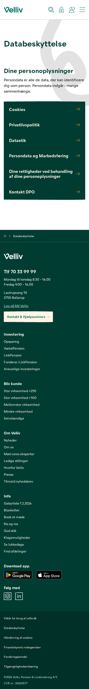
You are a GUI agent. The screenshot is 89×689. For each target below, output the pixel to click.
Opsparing (11, 341)
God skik (10, 531)
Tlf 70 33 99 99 (20, 271)
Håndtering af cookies (18, 637)
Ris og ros (11, 524)
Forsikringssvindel (15, 656)
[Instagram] (7, 596)
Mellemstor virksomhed (21, 404)
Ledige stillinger (16, 461)
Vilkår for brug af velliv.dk (20, 618)
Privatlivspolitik (24, 124)
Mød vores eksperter (19, 454)
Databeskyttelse (23, 236)
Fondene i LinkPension (20, 362)
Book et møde (14, 517)
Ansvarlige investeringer (22, 369)
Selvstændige (14, 418)
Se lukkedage (14, 544)
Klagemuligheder (17, 537)
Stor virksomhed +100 (20, 398)
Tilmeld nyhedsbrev (18, 481)
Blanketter (11, 510)
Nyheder (10, 440)
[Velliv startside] (13, 10)
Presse (9, 474)
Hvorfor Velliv (14, 468)
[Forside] (5, 236)
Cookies (17, 109)
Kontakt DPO (22, 191)
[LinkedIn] (19, 596)
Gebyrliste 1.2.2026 (18, 503)
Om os (9, 447)
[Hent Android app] (18, 575)
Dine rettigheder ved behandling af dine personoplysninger (41, 174)
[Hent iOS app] (49, 575)
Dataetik (17, 140)
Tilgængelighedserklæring (21, 666)
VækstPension (14, 348)
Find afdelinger (15, 551)
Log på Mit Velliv (16, 306)
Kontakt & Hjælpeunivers (26, 317)
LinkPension (13, 355)
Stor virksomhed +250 (20, 391)
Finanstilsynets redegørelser (22, 647)
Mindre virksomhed (18, 411)
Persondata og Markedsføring (38, 155)
